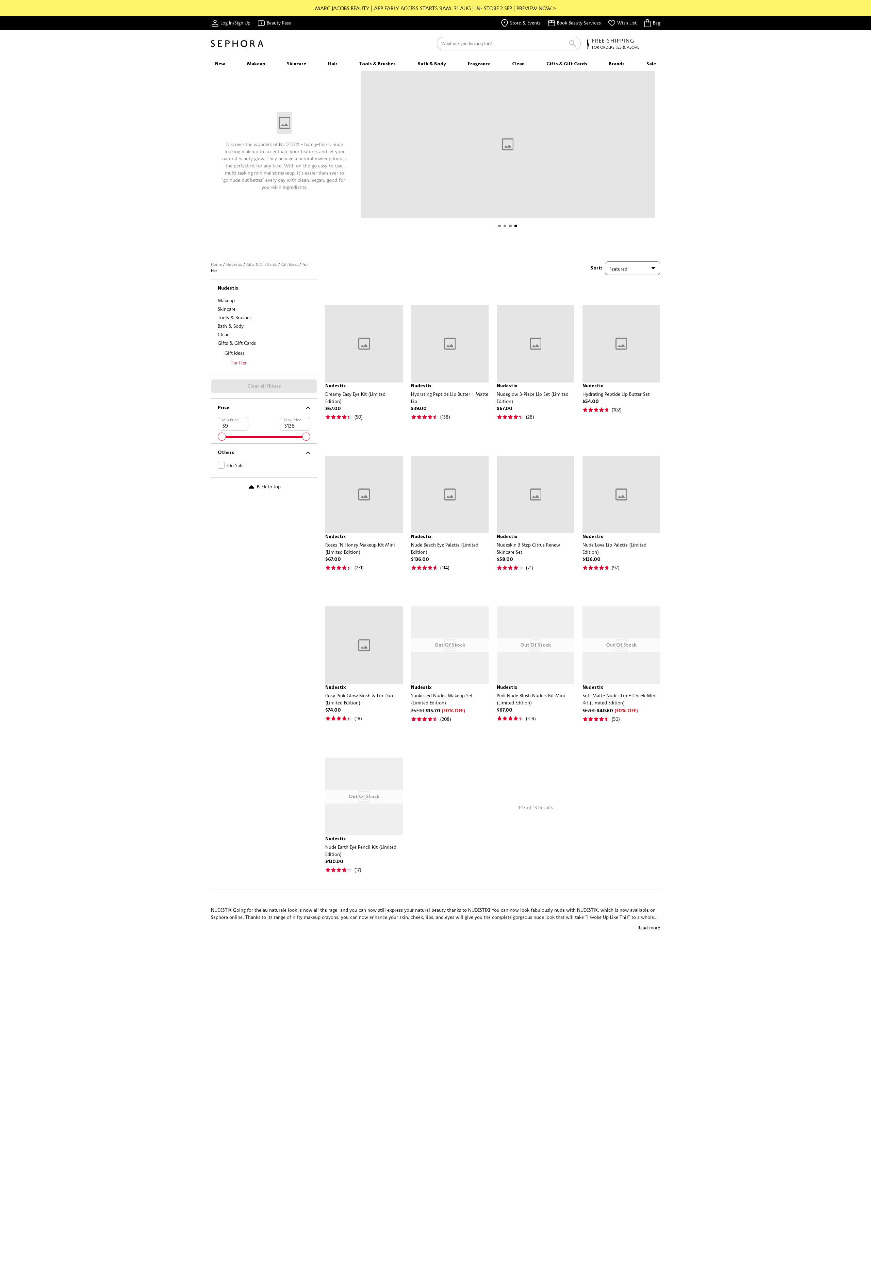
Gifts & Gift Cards (261, 264)
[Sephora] (237, 43)
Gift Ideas (289, 264)
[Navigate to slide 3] (510, 226)
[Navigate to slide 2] (505, 226)
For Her (239, 362)
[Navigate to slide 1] (499, 226)
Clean (224, 334)
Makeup (226, 300)
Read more (649, 927)
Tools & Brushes (234, 317)
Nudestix (234, 264)
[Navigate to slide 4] (516, 226)
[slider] (222, 437)
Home (216, 264)
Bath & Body (231, 326)
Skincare (226, 309)
